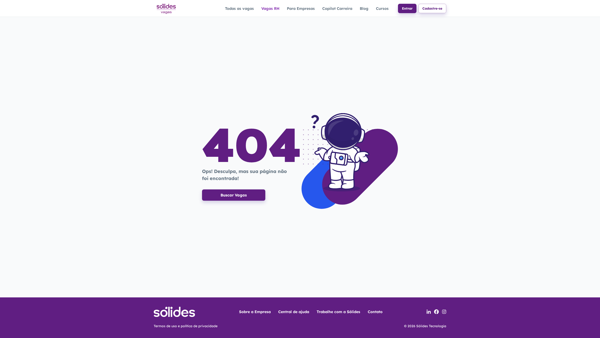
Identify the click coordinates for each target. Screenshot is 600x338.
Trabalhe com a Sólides (338, 311)
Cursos (382, 8)
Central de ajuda (293, 311)
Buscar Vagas (234, 195)
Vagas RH (270, 8)
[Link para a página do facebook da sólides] (436, 312)
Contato (375, 311)
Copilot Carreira (337, 8)
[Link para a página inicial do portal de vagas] (166, 8)
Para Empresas (301, 8)
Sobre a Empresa (255, 311)
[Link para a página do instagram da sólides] (444, 312)
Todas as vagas (239, 8)
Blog (364, 8)
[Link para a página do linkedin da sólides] (429, 312)
